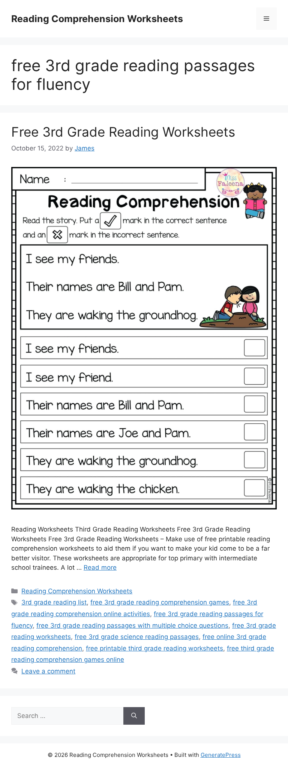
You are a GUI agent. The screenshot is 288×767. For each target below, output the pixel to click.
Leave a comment (48, 671)
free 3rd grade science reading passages (137, 636)
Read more (100, 567)
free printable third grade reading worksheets (154, 648)
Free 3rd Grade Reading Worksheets (123, 132)
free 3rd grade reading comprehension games (159, 602)
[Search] (134, 716)
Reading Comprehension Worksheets (97, 18)
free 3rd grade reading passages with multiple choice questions (132, 625)
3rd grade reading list (54, 602)
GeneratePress (221, 754)
